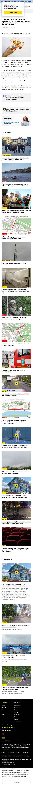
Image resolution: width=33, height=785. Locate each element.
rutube (12, 727)
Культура (16, 712)
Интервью (4, 707)
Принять (16, 782)
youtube (5, 727)
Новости (4, 702)
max (14, 727)
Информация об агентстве (8, 767)
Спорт (16, 709)
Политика (16, 702)
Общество (17, 707)
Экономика (17, 705)
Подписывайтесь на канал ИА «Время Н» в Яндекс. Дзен (17, 110)
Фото (3, 709)
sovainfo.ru (20, 64)
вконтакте (2, 727)
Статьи (3, 705)
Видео (3, 714)
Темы (3, 712)
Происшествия (18, 716)
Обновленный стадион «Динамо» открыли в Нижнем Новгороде (14, 655)
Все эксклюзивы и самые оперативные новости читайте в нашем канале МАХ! (15, 97)
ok (9, 727)
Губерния (16, 714)
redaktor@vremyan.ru (10, 764)
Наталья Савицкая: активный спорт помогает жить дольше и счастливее (15, 687)
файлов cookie (19, 772)
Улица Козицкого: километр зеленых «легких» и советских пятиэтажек (15, 625)
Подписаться (13, 12)
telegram (7, 727)
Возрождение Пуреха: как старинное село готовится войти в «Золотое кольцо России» (15, 583)
